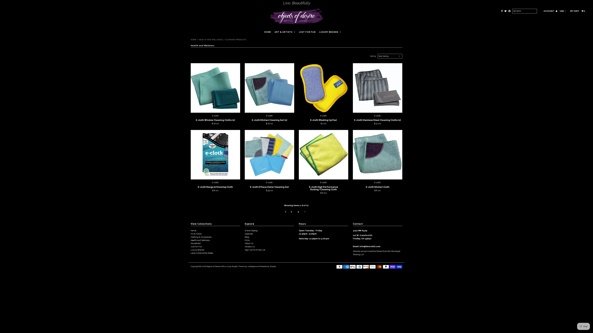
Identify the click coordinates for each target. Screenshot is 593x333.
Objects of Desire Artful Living (218, 266)
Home (267, 32)
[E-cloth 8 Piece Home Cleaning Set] (269, 154)
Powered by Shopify (267, 266)
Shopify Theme (238, 266)
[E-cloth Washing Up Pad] (323, 88)
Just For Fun (196, 246)
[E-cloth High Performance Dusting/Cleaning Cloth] (323, 154)
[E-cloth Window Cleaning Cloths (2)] (215, 88)
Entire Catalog (251, 230)
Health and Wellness (211, 40)
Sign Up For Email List (255, 250)
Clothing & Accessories (201, 237)
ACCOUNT (549, 11)
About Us (249, 243)
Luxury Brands (328, 32)
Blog (247, 237)
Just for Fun (307, 32)
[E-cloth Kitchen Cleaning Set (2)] (269, 88)
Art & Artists (283, 32)
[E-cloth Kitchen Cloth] (377, 154)
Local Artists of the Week (202, 253)
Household (196, 243)
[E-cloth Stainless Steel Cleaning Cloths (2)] (377, 88)
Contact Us (250, 246)
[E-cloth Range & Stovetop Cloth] (215, 154)
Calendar (249, 234)
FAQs (247, 240)
